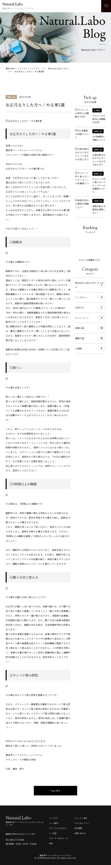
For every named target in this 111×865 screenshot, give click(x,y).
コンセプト (53, 818)
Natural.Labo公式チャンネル (89, 285)
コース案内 (53, 823)
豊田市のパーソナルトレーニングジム (55, 855)
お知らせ (88, 307)
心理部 (88, 348)
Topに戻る (55, 790)
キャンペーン (88, 317)
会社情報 (78, 828)
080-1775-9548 (17, 839)
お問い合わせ (80, 833)
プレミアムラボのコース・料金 (58, 831)
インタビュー (88, 297)
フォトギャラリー (81, 823)
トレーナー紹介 (80, 818)
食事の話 (89, 328)
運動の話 (89, 338)
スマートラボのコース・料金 (59, 841)
